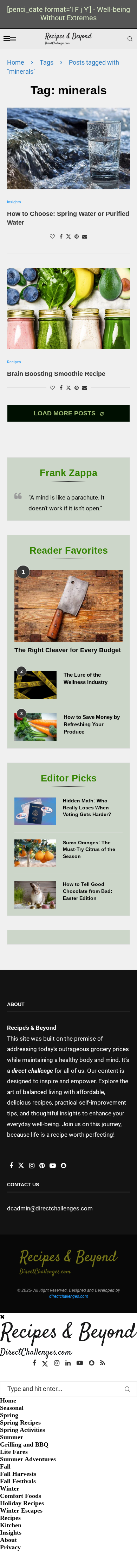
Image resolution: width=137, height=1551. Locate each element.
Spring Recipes (20, 1422)
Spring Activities (22, 1429)
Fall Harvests (18, 1473)
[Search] (129, 39)
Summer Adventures (28, 1459)
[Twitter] (45, 1363)
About (8, 1539)
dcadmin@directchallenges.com (50, 1208)
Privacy (10, 1547)
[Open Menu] (13, 39)
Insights (10, 1532)
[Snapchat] (91, 1363)
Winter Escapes (21, 1510)
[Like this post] (52, 236)
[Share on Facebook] (61, 236)
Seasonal (12, 1407)
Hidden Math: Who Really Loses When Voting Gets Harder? (87, 807)
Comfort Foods (20, 1495)
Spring (9, 1415)
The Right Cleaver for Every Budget (67, 650)
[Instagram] (56, 1363)
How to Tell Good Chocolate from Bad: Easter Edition (87, 891)
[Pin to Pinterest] (76, 236)
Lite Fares (14, 1451)
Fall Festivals (18, 1481)
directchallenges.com (68, 1296)
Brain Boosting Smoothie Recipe (56, 373)
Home (15, 62)
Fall (5, 1466)
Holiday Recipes (22, 1503)
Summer (11, 1437)
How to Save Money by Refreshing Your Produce (92, 724)
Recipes (10, 1517)
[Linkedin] (68, 1363)
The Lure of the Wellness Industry (85, 678)
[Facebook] (34, 1363)
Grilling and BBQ (24, 1444)
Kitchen (10, 1525)
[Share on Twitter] (68, 236)
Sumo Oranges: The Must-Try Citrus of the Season (89, 849)
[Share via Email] (84, 236)
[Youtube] (80, 1363)
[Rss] (102, 1363)
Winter (9, 1488)
